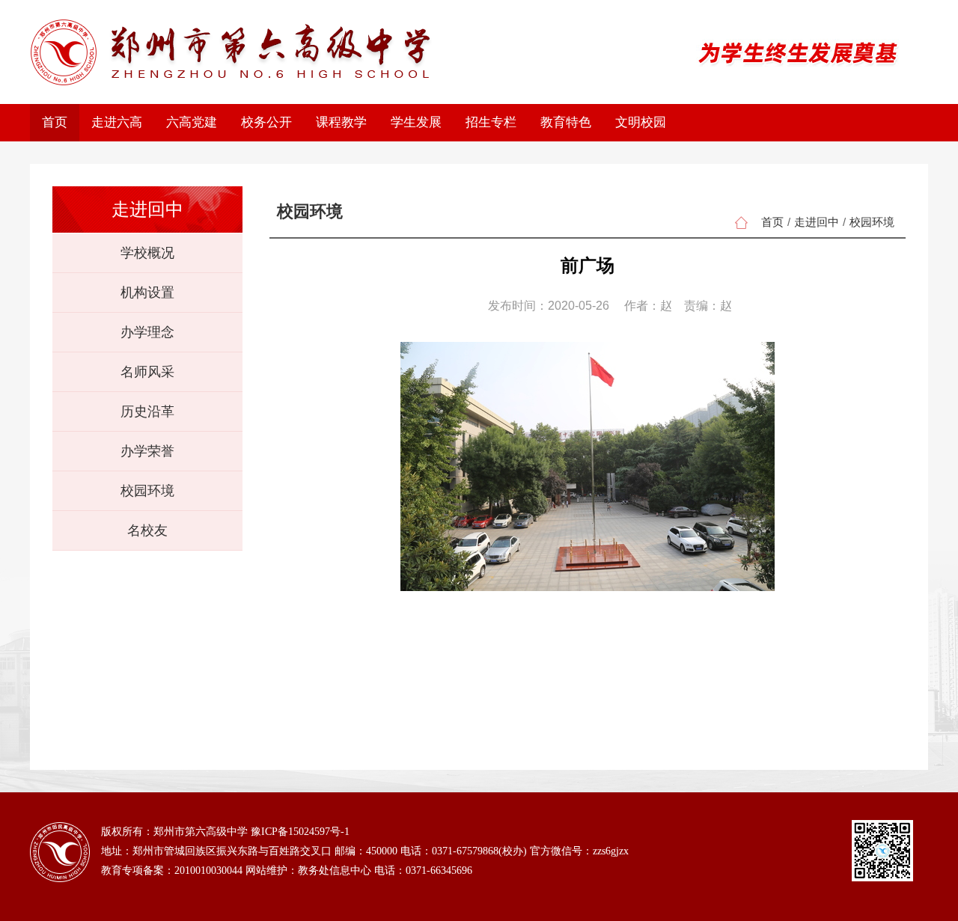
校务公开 (266, 122)
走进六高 (116, 122)
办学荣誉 (147, 451)
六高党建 (191, 122)
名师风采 (147, 371)
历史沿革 (147, 411)
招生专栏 (491, 122)
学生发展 (416, 122)
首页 (54, 122)
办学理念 (147, 332)
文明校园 (640, 122)
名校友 (147, 530)
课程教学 (341, 122)
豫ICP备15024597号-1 (300, 831)
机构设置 (147, 292)
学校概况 (147, 252)
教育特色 (565, 122)
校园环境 (147, 490)
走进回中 (816, 221)
